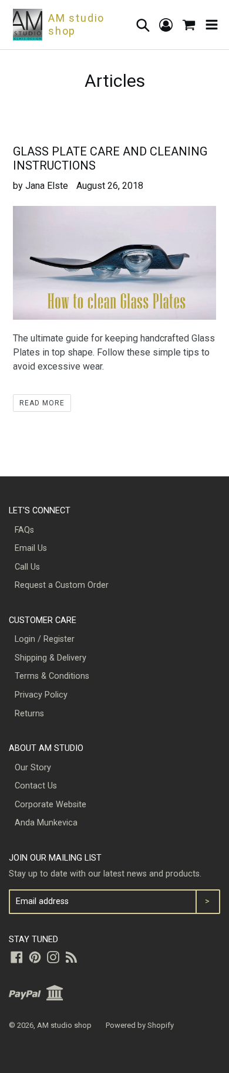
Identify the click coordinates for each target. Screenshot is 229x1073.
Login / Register (45, 639)
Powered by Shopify (140, 1025)
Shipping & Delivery (50, 658)
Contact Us (36, 786)
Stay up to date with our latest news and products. (105, 874)
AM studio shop (64, 1025)
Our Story (33, 768)
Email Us (31, 548)
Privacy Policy (41, 695)
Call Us (27, 567)
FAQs (24, 530)
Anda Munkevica (46, 823)
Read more (42, 403)
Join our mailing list (55, 858)
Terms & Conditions (52, 676)
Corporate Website (50, 805)
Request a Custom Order (62, 585)
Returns (29, 714)
